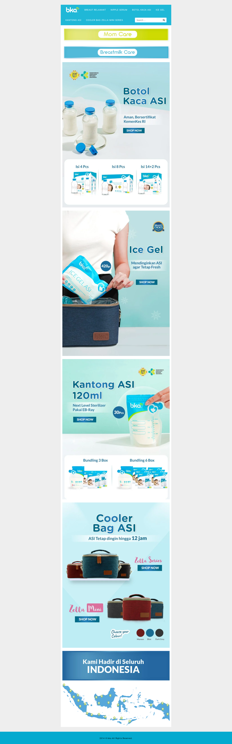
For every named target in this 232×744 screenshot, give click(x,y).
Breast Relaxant (95, 10)
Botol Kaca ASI (141, 10)
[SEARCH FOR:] (151, 20)
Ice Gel (160, 10)
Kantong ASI (73, 20)
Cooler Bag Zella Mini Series (104, 20)
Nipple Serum (119, 10)
